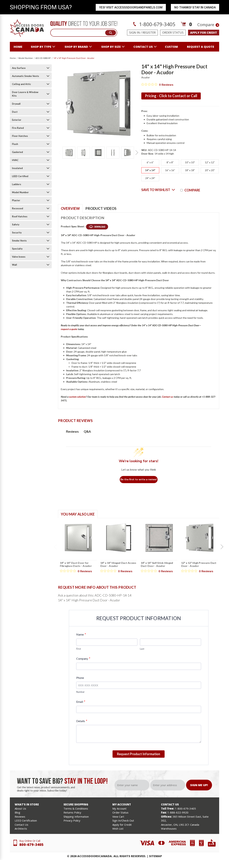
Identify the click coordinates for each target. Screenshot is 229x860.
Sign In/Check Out (123, 820)
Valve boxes (18, 256)
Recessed (17, 208)
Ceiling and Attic (21, 84)
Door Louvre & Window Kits (25, 94)
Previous (60, 152)
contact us (143, 47)
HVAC (15, 160)
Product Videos (100, 208)
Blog (17, 812)
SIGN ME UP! (199, 785)
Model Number (20, 192)
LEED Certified (20, 176)
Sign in (134, 33)
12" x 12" (210, 162)
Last (142, 648)
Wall (14, 264)
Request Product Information (138, 754)
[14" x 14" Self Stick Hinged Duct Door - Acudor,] (159, 538)
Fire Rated (18, 127)
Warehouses (169, 828)
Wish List (117, 828)
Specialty (17, 248)
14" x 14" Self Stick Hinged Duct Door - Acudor (157, 564)
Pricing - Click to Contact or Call (171, 96)
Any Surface (19, 68)
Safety (15, 224)
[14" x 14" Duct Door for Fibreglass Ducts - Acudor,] (78, 538)
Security (17, 232)
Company (83, 658)
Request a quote (200, 47)
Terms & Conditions (76, 808)
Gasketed (17, 152)
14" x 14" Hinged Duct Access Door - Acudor (118, 564)
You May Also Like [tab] (78, 514)
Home (18, 47)
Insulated (17, 168)
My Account (119, 808)
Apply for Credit (122, 824)
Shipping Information (76, 816)
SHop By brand (76, 47)
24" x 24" (150, 178)
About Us (20, 808)
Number (80, 691)
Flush (15, 144)
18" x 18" (190, 170)
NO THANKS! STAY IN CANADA (195, 7)
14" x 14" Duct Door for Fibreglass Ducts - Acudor (76, 564)
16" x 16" (170, 170)
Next (136, 152)
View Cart (118, 816)
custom (171, 47)
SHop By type (41, 47)
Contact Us (21, 824)
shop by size (111, 47)
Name (81, 634)
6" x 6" (150, 162)
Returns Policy (72, 812)
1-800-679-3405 (156, 24)
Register (149, 33)
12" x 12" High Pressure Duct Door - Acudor (198, 564)
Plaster (16, 200)
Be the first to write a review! (138, 479)
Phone (80, 677)
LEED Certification (26, 820)
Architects (21, 828)
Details (81, 721)
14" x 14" (150, 170)
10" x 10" (190, 162)
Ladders (16, 184)
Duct (15, 111)
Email (80, 701)
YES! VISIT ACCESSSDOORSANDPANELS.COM (130, 7)
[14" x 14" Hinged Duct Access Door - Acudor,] (118, 538)
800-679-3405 (31, 844)
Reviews (20, 816)
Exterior (16, 119)
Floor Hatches (20, 136)
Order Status (173, 33)
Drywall (16, 103)
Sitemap (155, 856)
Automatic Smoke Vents (25, 76)
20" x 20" (210, 170)
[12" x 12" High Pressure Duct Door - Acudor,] (199, 538)
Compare (207, 24)
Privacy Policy (72, 820)
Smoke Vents (19, 240)
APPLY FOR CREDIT (203, 33)
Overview (70, 208)
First (78, 648)
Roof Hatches (19, 216)
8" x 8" (170, 162)
